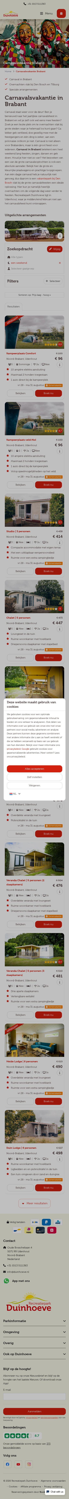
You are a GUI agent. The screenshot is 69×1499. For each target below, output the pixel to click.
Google (25, 749)
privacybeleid (14, 749)
